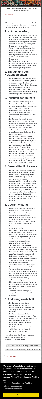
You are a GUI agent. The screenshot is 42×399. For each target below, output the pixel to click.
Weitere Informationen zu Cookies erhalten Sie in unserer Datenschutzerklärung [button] (18, 386)
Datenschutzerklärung (21, 11)
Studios (12, 8)
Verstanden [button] (21, 395)
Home (7, 8)
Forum (25, 8)
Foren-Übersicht (8, 15)
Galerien (19, 8)
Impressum (32, 8)
